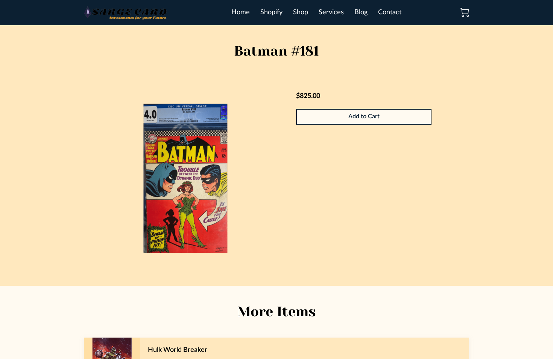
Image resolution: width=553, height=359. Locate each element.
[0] (464, 12)
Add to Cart (364, 116)
